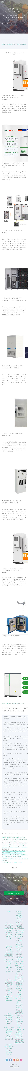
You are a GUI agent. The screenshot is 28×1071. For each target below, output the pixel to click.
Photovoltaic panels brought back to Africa (14, 839)
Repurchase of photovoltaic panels (12, 852)
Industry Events (19, 930)
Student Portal (19, 998)
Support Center (19, 1038)
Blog (9, 1013)
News (19, 959)
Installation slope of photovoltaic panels (13, 850)
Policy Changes (19, 963)
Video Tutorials (9, 955)
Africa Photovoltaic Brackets (10, 841)
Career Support (19, 967)
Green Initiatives (19, 981)
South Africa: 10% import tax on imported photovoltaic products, (13, 97)
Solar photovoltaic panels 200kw (11, 856)
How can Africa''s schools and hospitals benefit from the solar (13, 570)
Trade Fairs (9, 981)
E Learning (9, 1044)
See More (14, 867)
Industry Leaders (9, 996)
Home (9, 911)
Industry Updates (19, 961)
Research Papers (9, 952)
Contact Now (14, 898)
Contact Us (19, 1037)
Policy (19, 1027)
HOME (4, 44)
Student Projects (9, 1027)
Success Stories (9, 1015)
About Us (19, 911)
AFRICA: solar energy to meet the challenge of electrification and (14, 165)
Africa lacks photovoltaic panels (16, 44)
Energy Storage (8, 959)
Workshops (19, 923)
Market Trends (19, 965)
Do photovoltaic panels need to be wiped (13, 845)
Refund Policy (19, 1035)
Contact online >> (16, 25)
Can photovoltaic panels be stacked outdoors (15, 843)
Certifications (19, 932)
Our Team (19, 917)
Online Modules (9, 1046)
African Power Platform (11, 636)
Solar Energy (19, 946)
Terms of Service (19, 1029)
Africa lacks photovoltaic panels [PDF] (13, 703)
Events (9, 979)
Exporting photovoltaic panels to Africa (13, 837)
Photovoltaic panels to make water (12, 862)
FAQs (19, 996)
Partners (8, 990)
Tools (19, 1000)
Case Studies (9, 953)
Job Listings (19, 969)
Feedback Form (19, 1040)
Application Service (14, 893)
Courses (8, 923)
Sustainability (19, 979)
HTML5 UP (16, 1066)
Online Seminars (19, 928)
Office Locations (19, 1042)
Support (19, 990)
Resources (9, 946)
